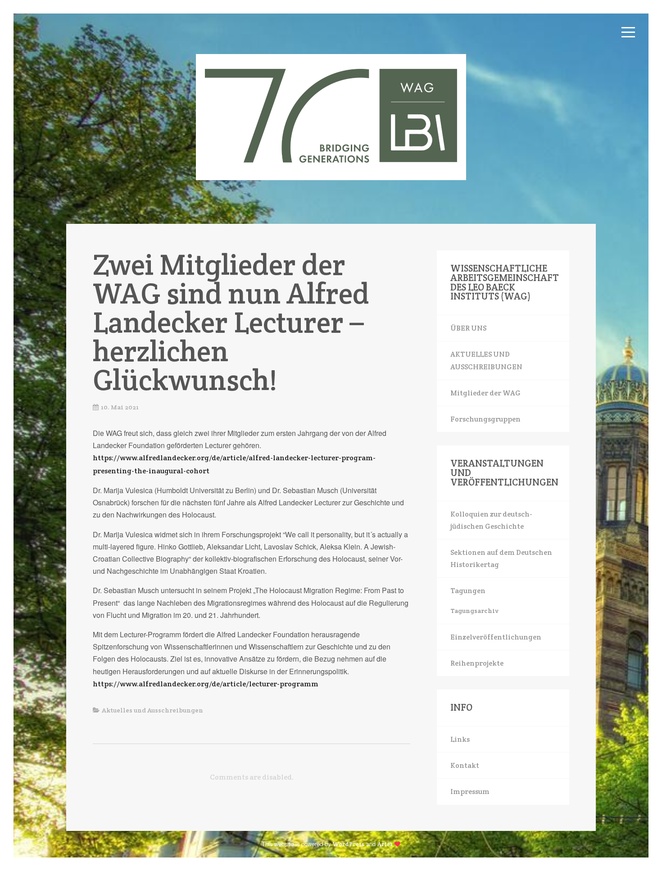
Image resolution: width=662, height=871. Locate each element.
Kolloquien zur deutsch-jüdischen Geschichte (491, 520)
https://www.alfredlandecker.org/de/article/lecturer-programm (205, 684)
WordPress (348, 844)
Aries (385, 844)
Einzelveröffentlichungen (495, 637)
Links (460, 739)
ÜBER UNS (468, 328)
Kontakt (464, 765)
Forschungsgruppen (485, 419)
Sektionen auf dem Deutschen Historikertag (501, 558)
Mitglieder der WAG (485, 393)
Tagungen (467, 590)
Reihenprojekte (476, 663)
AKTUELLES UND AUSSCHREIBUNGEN (486, 360)
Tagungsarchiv (474, 611)
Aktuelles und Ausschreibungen (152, 710)
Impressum (470, 791)
